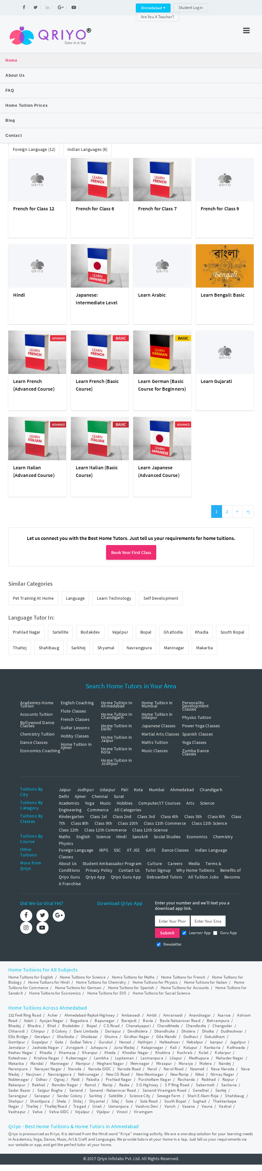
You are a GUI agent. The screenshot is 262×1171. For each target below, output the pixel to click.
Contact (13, 135)
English (83, 836)
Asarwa (224, 1015)
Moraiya (186, 1063)
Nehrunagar (88, 1074)
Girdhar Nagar (137, 1036)
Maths (65, 836)
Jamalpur (17, 1047)
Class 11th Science (209, 823)
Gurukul (106, 1042)
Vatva (38, 1111)
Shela (61, 1101)
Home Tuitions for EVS (106, 993)
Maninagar (174, 648)
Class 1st (98, 816)
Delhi (64, 796)
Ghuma (111, 1036)
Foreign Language (76, 850)
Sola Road (149, 1101)
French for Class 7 (157, 208)
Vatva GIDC (59, 1111)
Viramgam (143, 1111)
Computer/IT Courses (159, 803)
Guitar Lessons (75, 727)
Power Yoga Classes (201, 725)
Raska (124, 1085)
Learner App (199, 932)
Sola (129, 1101)
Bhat (51, 1025)
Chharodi (16, 1031)
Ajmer (80, 796)
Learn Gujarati (216, 381)
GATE (151, 850)
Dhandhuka (164, 1031)
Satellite (60, 632)
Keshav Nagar (20, 1052)
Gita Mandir (166, 1036)
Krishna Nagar (46, 1058)
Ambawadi (130, 1015)
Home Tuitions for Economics (55, 993)
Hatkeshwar (169, 1042)
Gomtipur (16, 1042)
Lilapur (176, 1058)
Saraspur (42, 1095)
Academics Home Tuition (36, 704)
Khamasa (67, 1052)
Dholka (208, 1031)
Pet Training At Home (33, 598)
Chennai (100, 796)
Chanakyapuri (138, 1025)
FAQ (9, 90)
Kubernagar (76, 1058)
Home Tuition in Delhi (116, 727)
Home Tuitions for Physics (155, 982)
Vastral (225, 1106)
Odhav (42, 1079)
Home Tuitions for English (30, 977)
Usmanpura (118, 1106)
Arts (190, 803)
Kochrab (184, 1052)
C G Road (111, 1025)
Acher (53, 1015)
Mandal (36, 1063)
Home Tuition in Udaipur (157, 716)
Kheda (110, 1052)
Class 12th (69, 830)
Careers (175, 863)
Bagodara (79, 1020)
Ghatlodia (173, 632)
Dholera (188, 1031)
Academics (69, 803)
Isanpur (216, 1042)
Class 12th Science (150, 830)
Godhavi (190, 1036)
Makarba (204, 648)
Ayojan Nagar (52, 1020)
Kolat (203, 1052)
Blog (10, 120)
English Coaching (77, 702)
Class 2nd (122, 816)
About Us (15, 75)
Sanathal (201, 1090)
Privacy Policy (99, 870)
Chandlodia (196, 1025)
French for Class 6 (95, 208)
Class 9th (103, 823)
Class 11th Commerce (165, 823)
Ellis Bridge (18, 1036)
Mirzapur (164, 1063)
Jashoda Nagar (45, 1047)
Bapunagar (105, 1020)
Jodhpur (85, 789)
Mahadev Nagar (229, 1058)
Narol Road (173, 1069)
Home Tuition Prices (26, 105)
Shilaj (78, 1101)
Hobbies (125, 803)
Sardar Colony (69, 1095)
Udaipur (107, 789)
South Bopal (232, 632)
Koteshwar (17, 1058)
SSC (117, 850)
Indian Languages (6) (87, 149)
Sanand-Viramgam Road (164, 1090)
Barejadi (128, 1020)
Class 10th (128, 823)
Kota (138, 789)
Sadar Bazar (19, 1090)
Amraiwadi (172, 1015)
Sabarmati (205, 1085)
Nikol (199, 1074)
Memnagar (140, 1063)
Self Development (160, 598)
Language (75, 598)
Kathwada (236, 1047)
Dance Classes (34, 742)
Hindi (19, 295)
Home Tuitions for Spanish (131, 987)
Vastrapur (17, 1111)
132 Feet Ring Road (24, 1015)
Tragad (79, 1106)
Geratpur (42, 1036)
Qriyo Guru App (126, 877)
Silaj (115, 1101)
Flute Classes (73, 711)
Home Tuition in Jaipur (116, 739)
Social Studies (167, 836)
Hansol (125, 1042)
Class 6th (216, 816)
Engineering (70, 810)
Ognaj (59, 1079)
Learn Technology (114, 598)
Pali (124, 789)
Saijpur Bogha (50, 1090)
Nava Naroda (222, 1069)
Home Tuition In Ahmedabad (116, 704)
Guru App (227, 932)
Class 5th (193, 816)
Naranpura (18, 1069)
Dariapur (113, 1031)
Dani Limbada (86, 1031)
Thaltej (20, 648)
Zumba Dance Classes (195, 752)
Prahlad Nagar (26, 632)
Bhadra (34, 1025)
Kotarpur (223, 1052)
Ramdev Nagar (65, 1085)
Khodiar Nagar (135, 1052)
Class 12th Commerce (105, 830)
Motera (205, 1063)
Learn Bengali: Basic (223, 295)
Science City (139, 1095)
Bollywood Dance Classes (37, 724)
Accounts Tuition (36, 714)
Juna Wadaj (124, 1047)
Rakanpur (17, 1085)
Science (207, 803)
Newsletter (172, 944)
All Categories (127, 810)
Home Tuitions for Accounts (185, 987)
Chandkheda (168, 1025)
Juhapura (98, 1047)
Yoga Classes (194, 742)
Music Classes (155, 750)
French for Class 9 (220, 208)
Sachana (229, 1085)
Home (11, 60)
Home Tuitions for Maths (133, 977)
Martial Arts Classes (160, 734)
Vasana (188, 1106)
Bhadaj (14, 1025)
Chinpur (38, 1031)
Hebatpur (195, 1042)
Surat (119, 796)
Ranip (108, 1085)
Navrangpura (139, 648)
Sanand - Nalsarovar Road (112, 1090)
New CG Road (117, 1074)
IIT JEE (133, 850)
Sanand (76, 1090)
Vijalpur (103, 1111)
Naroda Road (129, 1069)
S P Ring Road (177, 1085)
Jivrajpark (74, 1047)
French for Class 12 (33, 208)
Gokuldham (214, 1036)
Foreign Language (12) (34, 149)
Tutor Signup (158, 870)
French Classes (75, 719)
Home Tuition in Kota (116, 750)
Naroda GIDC (99, 1069)
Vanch (170, 1106)
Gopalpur (40, 1042)
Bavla (148, 1020)
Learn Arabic (152, 295)
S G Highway (147, 1085)
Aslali (28, 1020)
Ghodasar (89, 1036)
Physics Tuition (196, 717)
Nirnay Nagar (222, 1074)
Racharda (186, 1079)
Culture (154, 863)
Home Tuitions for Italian (205, 982)
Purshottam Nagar (154, 1079)
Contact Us (129, 870)
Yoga (89, 803)
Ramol (90, 1085)
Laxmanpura (152, 1058)
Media (194, 863)
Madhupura (199, 1058)
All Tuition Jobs (203, 877)
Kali (173, 1047)
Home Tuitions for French (183, 977)
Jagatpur (238, 1042)
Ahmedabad (152, 8)
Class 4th (169, 816)
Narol (152, 1069)
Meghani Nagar (110, 1063)
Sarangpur (17, 1095)
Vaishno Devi (146, 1106)
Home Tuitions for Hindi (48, 982)
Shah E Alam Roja (203, 1095)
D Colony (59, 1031)
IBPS (103, 850)
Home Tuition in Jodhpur (116, 762)
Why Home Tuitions (195, 870)
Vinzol (122, 1111)
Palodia (92, 1079)
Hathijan (145, 1042)
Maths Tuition (155, 742)
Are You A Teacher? (157, 17)
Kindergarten (71, 816)
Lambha (101, 1058)
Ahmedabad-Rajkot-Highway (90, 1015)
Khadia (201, 632)
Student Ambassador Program (112, 863)
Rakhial (38, 1085)
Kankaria (212, 1047)
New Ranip (179, 1074)
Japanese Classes (158, 725)
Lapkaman (124, 1058)
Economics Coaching (40, 750)
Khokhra (163, 1052)
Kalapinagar (152, 1047)
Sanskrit (140, 836)
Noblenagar (18, 1079)
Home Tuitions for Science (82, 977)
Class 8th (80, 823)
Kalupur (190, 1047)
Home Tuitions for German (78, 987)
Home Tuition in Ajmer (76, 746)
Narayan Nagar (48, 1069)
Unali (97, 1106)
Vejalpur (120, 632)
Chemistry (223, 836)
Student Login (191, 7)
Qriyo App (95, 877)
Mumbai (157, 789)
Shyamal (105, 648)
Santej (221, 1090)
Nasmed (197, 1069)
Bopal (146, 632)
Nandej (225, 1063)
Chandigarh (211, 789)
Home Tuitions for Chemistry (101, 982)
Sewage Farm (169, 1095)
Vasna (207, 1106)
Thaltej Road (55, 1106)
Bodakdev (90, 632)
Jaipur (65, 789)
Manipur (83, 1063)
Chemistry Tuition (37, 734)
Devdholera (137, 1031)
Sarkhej (78, 648)
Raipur (228, 1079)
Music (105, 803)
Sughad (199, 1101)
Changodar (222, 1025)
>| (248, 511)
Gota (59, 1042)
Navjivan (33, 1074)
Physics (66, 843)
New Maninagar (150, 1074)
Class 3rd (146, 816)
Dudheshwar (232, 1031)
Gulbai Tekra (81, 1042)
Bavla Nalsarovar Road (180, 1020)
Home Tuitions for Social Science (161, 993)
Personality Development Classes (195, 706)
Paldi (75, 1079)
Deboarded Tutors (164, 877)
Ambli (152, 1015)
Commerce (97, 810)
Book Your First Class (131, 552)
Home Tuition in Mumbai (157, 704)
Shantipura (40, 1101)
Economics (197, 836)
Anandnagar (200, 1015)
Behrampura (218, 1020)
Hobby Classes (75, 736)
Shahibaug (49, 648)
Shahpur (16, 1101)
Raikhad (209, 1079)
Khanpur (90, 1052)
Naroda (74, 1069)
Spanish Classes (197, 734)
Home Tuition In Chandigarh (116, 716)
